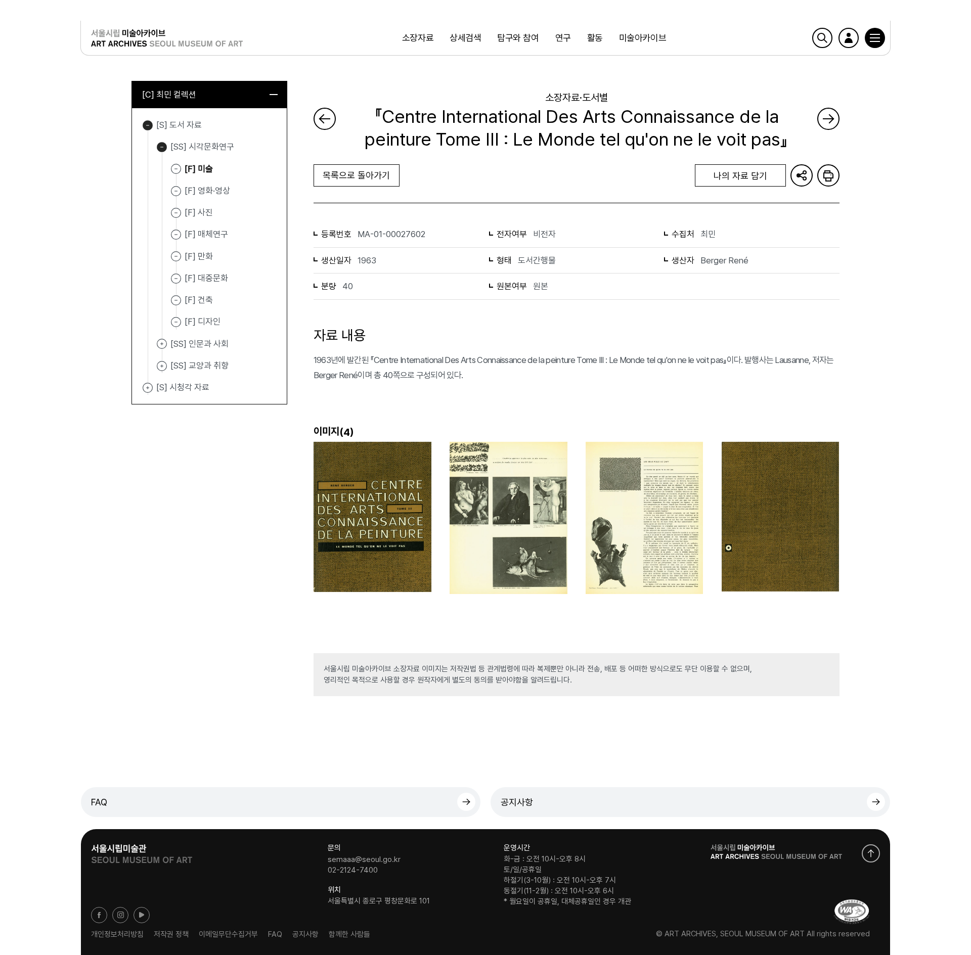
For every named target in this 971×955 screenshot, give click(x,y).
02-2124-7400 (353, 870)
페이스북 (99, 915)
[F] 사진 (199, 212)
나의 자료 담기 (740, 175)
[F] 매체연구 (206, 234)
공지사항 (517, 802)
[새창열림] (141, 850)
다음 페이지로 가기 (828, 119)
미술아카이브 (642, 37)
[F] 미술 (199, 168)
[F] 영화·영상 (207, 191)
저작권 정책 (171, 933)
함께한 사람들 (349, 933)
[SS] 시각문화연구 (161, 147)
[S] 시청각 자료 (147, 387)
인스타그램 (120, 915)
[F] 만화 (199, 256)
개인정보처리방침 (117, 933)
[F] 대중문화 (206, 278)
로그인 (848, 38)
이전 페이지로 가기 (325, 119)
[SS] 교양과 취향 (161, 366)
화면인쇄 (828, 175)
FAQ (99, 802)
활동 (595, 37)
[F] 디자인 (202, 321)
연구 (563, 37)
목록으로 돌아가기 (356, 175)
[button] (875, 38)
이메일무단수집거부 (228, 933)
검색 (822, 38)
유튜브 (141, 915)
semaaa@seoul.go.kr (364, 858)
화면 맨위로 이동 (871, 853)
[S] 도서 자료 (147, 125)
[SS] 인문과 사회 (161, 344)
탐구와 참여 (518, 37)
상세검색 (465, 37)
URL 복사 (801, 175)
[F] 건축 (199, 300)
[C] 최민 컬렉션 (169, 94)
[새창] (851, 911)
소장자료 (417, 37)
